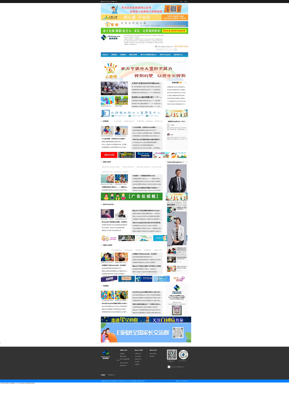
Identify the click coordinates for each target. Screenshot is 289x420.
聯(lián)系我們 (153, 353)
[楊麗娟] (178, 228)
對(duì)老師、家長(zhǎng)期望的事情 (113, 227)
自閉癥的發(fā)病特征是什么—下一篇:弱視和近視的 (147, 92)
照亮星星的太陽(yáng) (106, 106)
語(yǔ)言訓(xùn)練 (128, 35)
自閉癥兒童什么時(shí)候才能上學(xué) (110, 262)
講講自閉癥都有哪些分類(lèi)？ (145, 130)
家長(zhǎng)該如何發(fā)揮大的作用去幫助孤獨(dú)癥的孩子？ (152, 222)
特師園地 (126, 44)
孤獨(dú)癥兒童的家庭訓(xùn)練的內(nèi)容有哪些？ (118, 271)
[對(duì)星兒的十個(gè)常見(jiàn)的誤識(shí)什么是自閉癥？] (121, 130)
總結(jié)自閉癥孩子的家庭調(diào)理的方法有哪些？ (149, 298)
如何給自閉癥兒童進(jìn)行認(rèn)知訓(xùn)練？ (147, 184)
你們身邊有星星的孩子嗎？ (121, 219)
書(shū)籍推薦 (149, 42)
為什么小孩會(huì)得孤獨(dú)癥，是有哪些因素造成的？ (119, 144)
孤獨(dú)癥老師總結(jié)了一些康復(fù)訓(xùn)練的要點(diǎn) (152, 304)
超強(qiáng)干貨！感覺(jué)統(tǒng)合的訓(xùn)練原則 (114, 184)
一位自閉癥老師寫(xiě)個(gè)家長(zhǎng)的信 (112, 300)
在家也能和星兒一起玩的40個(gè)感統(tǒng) (125, 184)
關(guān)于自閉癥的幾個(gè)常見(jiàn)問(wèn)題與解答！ (150, 310)
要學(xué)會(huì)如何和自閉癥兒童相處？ (145, 272)
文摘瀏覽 (126, 42)
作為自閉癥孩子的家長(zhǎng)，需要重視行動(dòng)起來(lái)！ (154, 228)
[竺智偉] (168, 125)
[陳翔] (168, 134)
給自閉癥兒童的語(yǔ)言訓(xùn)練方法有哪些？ (116, 190)
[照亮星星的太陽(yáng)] (107, 100)
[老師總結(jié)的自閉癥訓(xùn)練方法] (121, 295)
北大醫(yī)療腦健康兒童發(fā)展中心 (176, 95)
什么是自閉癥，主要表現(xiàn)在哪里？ (114, 138)
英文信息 (132, 42)
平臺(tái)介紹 (138, 353)
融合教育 (155, 35)
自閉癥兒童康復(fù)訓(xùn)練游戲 (123, 262)
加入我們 (137, 361)
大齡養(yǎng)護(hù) (128, 39)
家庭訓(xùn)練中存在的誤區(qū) (111, 230)
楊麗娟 (169, 246)
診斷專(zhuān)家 (139, 39)
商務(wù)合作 (138, 359)
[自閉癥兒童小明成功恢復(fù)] (171, 209)
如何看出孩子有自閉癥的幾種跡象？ (143, 145)
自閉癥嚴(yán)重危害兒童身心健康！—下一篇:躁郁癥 (148, 106)
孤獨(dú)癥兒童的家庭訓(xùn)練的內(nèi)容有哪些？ (149, 259)
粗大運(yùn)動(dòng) (158, 40)
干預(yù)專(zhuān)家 (149, 39)
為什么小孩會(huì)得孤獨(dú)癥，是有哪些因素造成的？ (150, 133)
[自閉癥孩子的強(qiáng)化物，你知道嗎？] (171, 250)
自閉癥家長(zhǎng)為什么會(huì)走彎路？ (145, 225)
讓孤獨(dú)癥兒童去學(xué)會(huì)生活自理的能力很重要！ (151, 191)
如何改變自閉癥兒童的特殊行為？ (143, 257)
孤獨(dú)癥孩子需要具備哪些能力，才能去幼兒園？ (148, 213)
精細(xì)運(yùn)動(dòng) (145, 40)
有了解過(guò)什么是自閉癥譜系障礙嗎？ (145, 142)
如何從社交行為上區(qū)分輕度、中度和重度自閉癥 (148, 148)
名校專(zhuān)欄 (158, 42)
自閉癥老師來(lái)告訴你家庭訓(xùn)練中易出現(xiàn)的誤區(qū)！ (153, 300)
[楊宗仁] (178, 181)
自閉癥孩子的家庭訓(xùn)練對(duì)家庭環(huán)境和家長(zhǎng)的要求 (155, 219)
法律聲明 (137, 364)
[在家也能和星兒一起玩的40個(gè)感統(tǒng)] (121, 178)
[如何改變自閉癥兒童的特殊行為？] (171, 259)
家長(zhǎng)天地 (124, 362)
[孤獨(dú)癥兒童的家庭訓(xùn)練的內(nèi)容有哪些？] (171, 268)
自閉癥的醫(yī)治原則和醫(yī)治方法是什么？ (115, 147)
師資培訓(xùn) (123, 365)
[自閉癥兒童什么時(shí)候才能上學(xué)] (107, 257)
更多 (186, 82)
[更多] (185, 121)
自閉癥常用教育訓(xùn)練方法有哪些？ (113, 274)
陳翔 (172, 134)
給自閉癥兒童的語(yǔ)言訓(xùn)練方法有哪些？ (147, 181)
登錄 (181, 1)
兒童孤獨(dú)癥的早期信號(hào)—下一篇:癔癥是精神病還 (149, 100)
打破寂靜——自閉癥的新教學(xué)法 (144, 175)
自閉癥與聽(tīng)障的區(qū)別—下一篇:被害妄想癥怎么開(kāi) (151, 89)
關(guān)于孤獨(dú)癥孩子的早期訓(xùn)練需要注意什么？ (151, 266)
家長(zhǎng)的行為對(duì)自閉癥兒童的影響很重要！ (149, 216)
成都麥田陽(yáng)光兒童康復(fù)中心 (176, 87)
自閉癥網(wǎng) (111, 374)
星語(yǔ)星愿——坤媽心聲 (107, 219)
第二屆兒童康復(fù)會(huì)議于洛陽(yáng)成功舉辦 (147, 86)
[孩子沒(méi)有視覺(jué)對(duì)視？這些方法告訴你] (107, 130)
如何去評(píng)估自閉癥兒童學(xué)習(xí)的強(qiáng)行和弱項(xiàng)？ (126, 303)
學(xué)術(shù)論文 (140, 42)
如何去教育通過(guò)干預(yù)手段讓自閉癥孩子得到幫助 (119, 306)
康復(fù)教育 (123, 356)
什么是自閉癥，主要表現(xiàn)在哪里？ (145, 127)
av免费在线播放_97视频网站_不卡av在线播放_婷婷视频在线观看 (17, 383)
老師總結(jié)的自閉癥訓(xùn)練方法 (123, 300)
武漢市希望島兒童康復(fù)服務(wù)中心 (176, 98)
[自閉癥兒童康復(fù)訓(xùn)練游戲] (121, 257)
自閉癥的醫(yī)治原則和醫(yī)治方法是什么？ (146, 136)
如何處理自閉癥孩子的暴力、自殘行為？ (145, 269)
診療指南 (122, 353)
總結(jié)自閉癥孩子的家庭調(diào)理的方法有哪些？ (118, 309)
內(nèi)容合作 (138, 356)
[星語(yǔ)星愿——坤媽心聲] (107, 213)
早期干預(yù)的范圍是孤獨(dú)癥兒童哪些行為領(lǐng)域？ (151, 139)
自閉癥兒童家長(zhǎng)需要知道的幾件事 (114, 225)
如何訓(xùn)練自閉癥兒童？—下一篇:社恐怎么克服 (152, 97)
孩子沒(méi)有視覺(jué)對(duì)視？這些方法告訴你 (113, 135)
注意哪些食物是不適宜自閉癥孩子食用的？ (145, 307)
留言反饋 (152, 356)
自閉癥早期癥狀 (118, 106)
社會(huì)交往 (148, 35)
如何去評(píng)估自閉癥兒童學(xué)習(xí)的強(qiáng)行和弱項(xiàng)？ (155, 292)
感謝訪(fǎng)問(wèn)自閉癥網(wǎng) (109, 1)
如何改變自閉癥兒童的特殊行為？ (112, 268)
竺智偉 (172, 125)
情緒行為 (131, 37)
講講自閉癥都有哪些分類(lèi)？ (112, 141)
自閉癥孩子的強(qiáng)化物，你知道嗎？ (114, 265)
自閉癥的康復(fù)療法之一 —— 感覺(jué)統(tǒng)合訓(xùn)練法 (121, 187)
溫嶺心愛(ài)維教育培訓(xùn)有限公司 (176, 92)
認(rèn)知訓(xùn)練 (138, 35)
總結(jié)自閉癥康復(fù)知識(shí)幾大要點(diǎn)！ (148, 312)
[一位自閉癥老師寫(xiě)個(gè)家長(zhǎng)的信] (107, 295)
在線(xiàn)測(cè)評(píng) (132, 40)
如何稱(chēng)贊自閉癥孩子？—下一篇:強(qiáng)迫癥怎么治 (150, 103)
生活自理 (137, 37)
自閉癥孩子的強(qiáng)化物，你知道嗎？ (145, 254)
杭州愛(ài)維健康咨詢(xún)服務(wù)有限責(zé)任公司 (176, 89)
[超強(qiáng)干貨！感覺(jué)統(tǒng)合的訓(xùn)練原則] (107, 178)
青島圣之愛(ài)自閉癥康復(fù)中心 (176, 104)
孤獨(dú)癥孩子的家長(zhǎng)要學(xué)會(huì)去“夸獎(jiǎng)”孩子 (153, 231)
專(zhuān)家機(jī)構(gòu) (123, 359)
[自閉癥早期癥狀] (121, 100)
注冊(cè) (186, 1)
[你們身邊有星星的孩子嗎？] (121, 213)
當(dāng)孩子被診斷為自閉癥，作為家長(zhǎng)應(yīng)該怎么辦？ (123, 222)
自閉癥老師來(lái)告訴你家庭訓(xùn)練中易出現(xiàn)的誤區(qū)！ (124, 312)
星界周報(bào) (133, 44)
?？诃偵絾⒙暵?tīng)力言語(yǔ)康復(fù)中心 (176, 101)
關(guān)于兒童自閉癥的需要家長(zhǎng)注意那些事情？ (150, 210)
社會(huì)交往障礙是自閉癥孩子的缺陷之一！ (146, 188)
